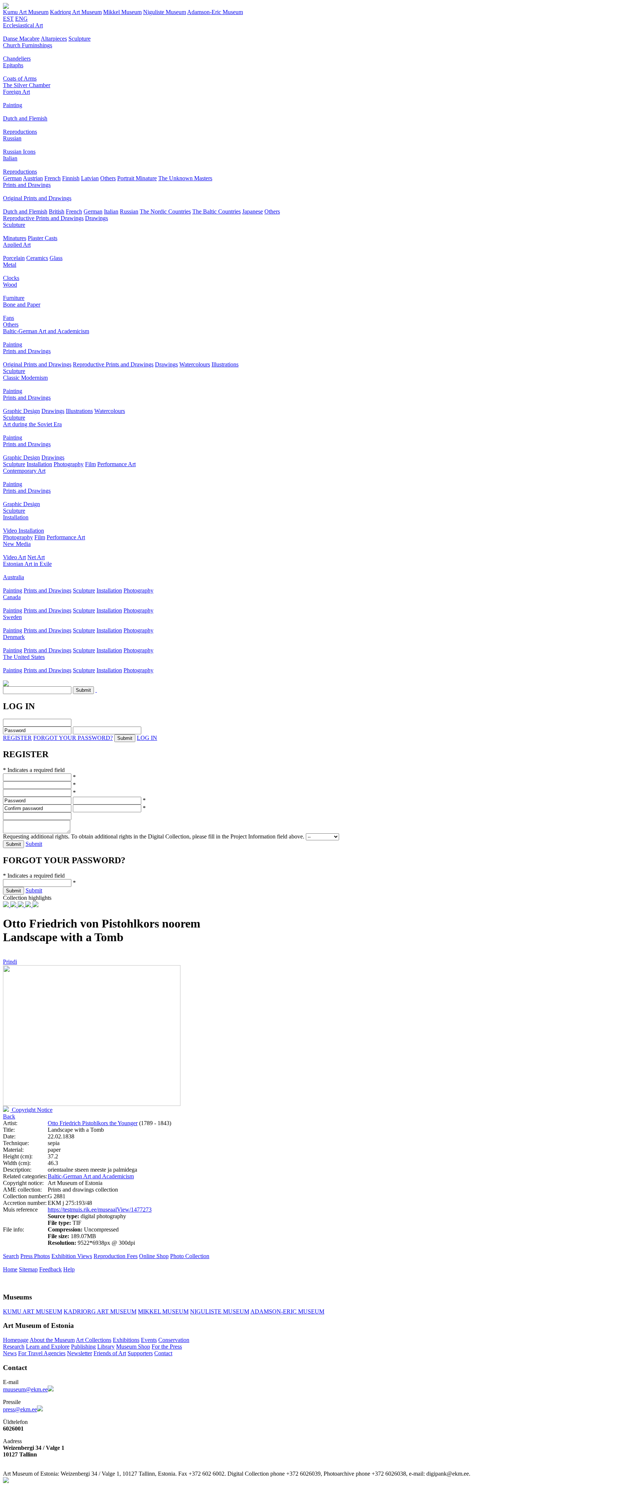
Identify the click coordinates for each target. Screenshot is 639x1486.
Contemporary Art (24, 471)
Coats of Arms (20, 78)
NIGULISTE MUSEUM (219, 1311)
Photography (69, 464)
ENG (21, 19)
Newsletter (79, 1353)
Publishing (83, 1346)
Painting (12, 105)
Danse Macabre (21, 38)
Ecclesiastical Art (23, 25)
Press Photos (35, 1256)
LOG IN (147, 738)
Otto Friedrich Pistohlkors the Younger (93, 1123)
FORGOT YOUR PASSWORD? (73, 738)
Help (69, 1269)
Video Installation (23, 530)
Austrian (33, 178)
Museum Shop (133, 1346)
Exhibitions (126, 1340)
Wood (10, 284)
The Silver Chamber (26, 85)
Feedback (50, 1269)
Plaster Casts (42, 238)
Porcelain (14, 258)
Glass (56, 258)
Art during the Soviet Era (32, 424)
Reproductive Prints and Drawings (43, 218)
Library (106, 1346)
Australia (13, 577)
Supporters (140, 1353)
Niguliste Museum (164, 12)
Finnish (71, 178)
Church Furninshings (27, 45)
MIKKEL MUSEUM (163, 1311)
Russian (12, 138)
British (56, 211)
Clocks (11, 278)
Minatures (14, 238)
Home (10, 1269)
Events (149, 1340)
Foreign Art (16, 92)
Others (108, 178)
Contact (163, 1353)
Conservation (173, 1340)
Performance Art (116, 464)
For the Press (167, 1346)
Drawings (96, 218)
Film (90, 464)
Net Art (36, 557)
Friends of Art (110, 1353)
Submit (34, 844)
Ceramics (37, 258)
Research (13, 1346)
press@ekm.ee (20, 1409)
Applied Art (17, 245)
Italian (10, 158)
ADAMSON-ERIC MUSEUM (287, 1311)
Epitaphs (13, 65)
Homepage (15, 1340)
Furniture (13, 298)
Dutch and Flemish (25, 118)
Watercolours (194, 364)
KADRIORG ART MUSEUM (100, 1311)
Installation (39, 464)
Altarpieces (54, 38)
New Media (17, 544)
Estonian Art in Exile (27, 564)
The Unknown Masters (185, 178)
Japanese (252, 211)
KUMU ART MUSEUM (32, 1311)
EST (8, 19)
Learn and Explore (48, 1346)
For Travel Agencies (41, 1353)
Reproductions (20, 132)
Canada (12, 597)
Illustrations (225, 364)
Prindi (10, 962)
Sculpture (79, 38)
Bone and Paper (21, 304)
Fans (8, 318)
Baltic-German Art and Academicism (46, 331)
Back (9, 1116)
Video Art (14, 557)
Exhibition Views (71, 1256)
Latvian (90, 178)
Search (11, 1256)
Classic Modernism (25, 378)
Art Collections (93, 1340)
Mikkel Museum (122, 12)
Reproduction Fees (116, 1256)
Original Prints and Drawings (37, 198)
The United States (24, 657)
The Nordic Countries (165, 211)
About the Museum (52, 1340)
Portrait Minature (137, 178)
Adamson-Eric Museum (215, 12)
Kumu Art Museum (25, 12)
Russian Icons (19, 151)
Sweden (12, 617)
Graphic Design (21, 411)
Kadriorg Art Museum (76, 12)
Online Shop (154, 1256)
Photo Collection (189, 1256)
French (52, 178)
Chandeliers (17, 58)
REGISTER (17, 738)
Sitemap (28, 1269)
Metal (9, 265)
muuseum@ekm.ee (25, 1389)
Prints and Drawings (27, 185)
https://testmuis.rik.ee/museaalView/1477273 (100, 1209)
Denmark (14, 637)
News (10, 1353)
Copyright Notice (31, 1110)
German (12, 178)
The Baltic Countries (216, 211)
